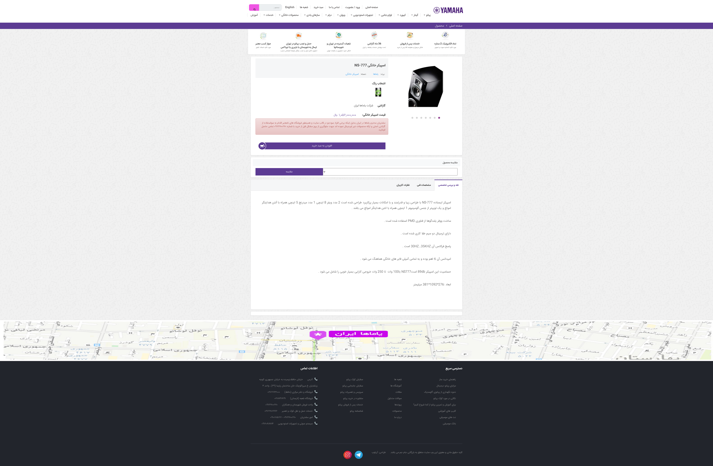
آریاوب (375, 452)
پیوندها (398, 405)
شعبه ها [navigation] (304, 7)
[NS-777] (426, 86)
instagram (347, 454)
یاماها (375, 74)
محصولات (397, 411)
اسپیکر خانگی (352, 74)
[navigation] (334, 7)
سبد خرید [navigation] (318, 7)
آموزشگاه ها (396, 386)
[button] (439, 118)
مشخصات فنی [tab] (424, 185)
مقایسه (289, 172)
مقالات (398, 392)
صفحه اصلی (371, 7)
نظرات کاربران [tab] (403, 185)
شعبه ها (398, 379)
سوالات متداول (395, 398)
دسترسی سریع (454, 369)
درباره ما (398, 417)
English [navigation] (289, 7)
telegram (358, 454)
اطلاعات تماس (309, 369)
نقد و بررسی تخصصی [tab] (448, 185)
